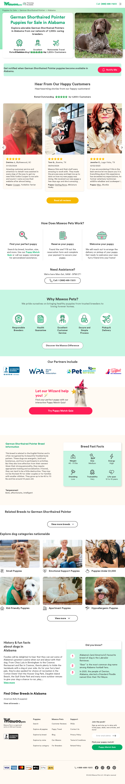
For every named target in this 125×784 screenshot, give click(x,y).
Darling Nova (61, 185)
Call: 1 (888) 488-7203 (64, 280)
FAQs (72, 724)
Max (99, 185)
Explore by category (41, 746)
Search (35, 724)
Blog (53, 735)
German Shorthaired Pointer (32, 10)
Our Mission (56, 740)
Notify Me (111, 70)
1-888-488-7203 (85, 768)
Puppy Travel (57, 729)
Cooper (16, 185)
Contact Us (74, 729)
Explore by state (39, 740)
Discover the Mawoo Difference (62, 345)
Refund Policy (75, 746)
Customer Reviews (59, 724)
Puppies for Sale (9, 10)
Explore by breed (39, 735)
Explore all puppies (40, 729)
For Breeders (57, 746)
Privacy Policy (75, 735)
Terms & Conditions (78, 740)
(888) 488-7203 (106, 4)
